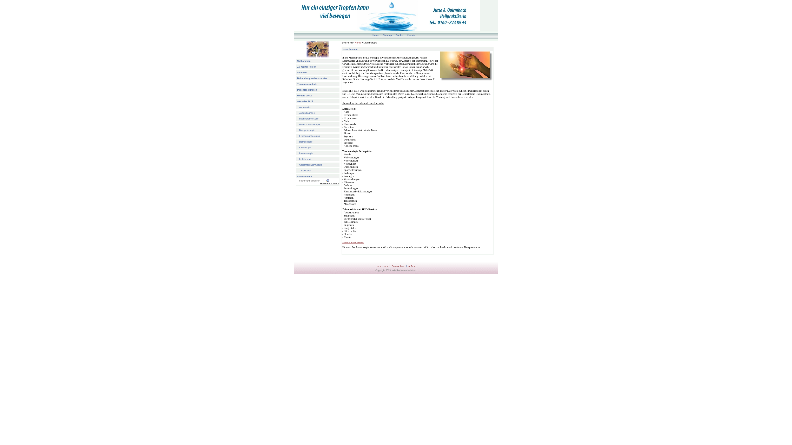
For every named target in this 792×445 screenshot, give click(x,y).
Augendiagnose (307, 113)
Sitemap (387, 35)
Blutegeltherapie (307, 130)
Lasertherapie (306, 153)
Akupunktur (305, 107)
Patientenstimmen (307, 90)
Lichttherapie (305, 159)
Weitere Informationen (353, 242)
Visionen (302, 72)
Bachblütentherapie (308, 118)
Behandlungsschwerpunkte (312, 78)
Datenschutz (398, 266)
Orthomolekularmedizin (310, 165)
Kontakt (411, 35)
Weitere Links (304, 95)
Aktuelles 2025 (305, 101)
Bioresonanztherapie (309, 124)
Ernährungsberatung (309, 136)
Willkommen (304, 61)
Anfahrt (412, 266)
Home (375, 35)
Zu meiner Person (306, 67)
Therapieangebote (307, 84)
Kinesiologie (305, 147)
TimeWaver (305, 170)
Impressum (382, 266)
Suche (399, 35)
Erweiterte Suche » (329, 183)
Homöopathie (305, 142)
